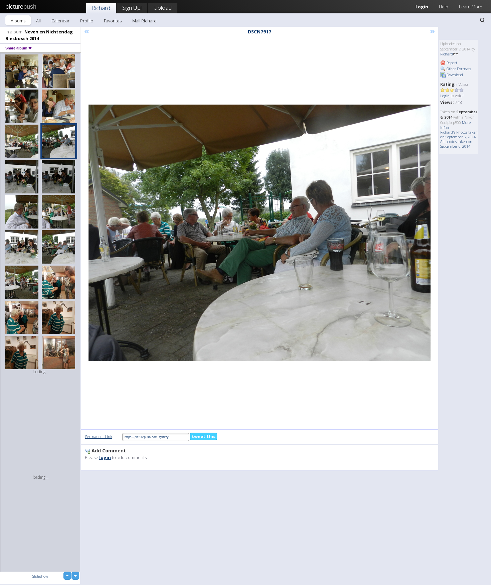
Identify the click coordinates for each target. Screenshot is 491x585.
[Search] (482, 20)
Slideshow (40, 576)
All (38, 21)
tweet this (203, 436)
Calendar (60, 21)
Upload (163, 7)
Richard (101, 8)
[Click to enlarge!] (260, 233)
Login (422, 7)
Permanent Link (98, 436)
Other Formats (458, 68)
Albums (18, 21)
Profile (86, 21)
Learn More (470, 7)
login (105, 457)
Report (451, 62)
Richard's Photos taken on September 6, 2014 (459, 134)
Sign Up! (132, 7)
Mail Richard (144, 21)
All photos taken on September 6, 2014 (456, 144)
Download (454, 74)
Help (443, 7)
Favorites (113, 21)
